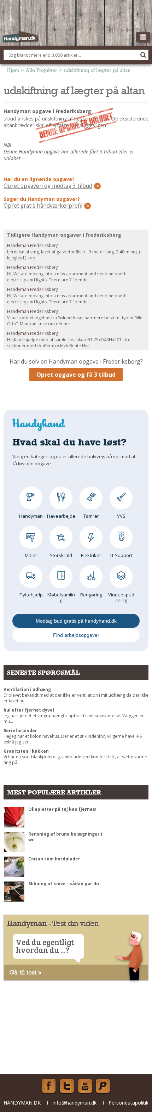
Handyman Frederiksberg (32, 245)
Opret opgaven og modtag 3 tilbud (48, 186)
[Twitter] (66, 1086)
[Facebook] (48, 1086)
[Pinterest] (103, 1086)
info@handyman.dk (75, 1102)
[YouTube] (85, 1086)
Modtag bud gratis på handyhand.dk (76, 621)
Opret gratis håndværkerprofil (43, 205)
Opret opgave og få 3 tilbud (76, 374)
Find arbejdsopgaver (76, 635)
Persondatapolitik (128, 1102)
